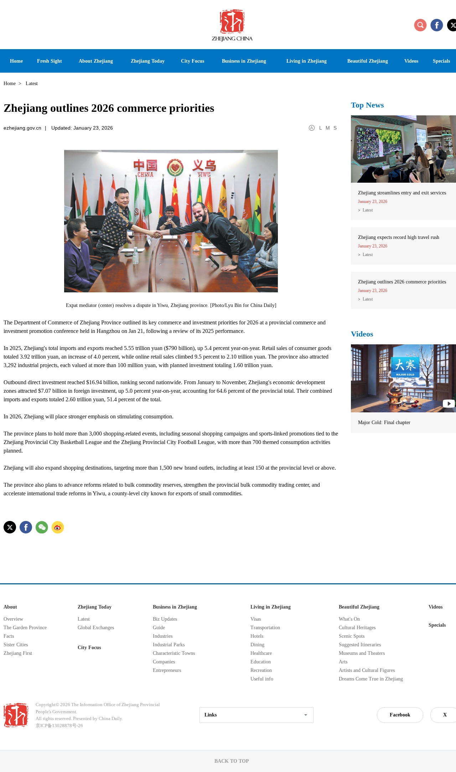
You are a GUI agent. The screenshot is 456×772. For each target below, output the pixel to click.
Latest (368, 210)
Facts (9, 636)
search (420, 25)
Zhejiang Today (95, 607)
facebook (436, 25)
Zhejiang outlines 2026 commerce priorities (402, 282)
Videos (362, 333)
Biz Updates (165, 619)
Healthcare (261, 653)
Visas (255, 619)
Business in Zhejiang (175, 607)
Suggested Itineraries (360, 644)
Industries (162, 636)
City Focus (89, 647)
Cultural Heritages (357, 627)
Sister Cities (16, 644)
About (10, 607)
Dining (257, 644)
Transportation (265, 627)
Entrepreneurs (167, 670)
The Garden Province (25, 627)
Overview (13, 619)
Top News (367, 104)
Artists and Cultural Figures (367, 670)
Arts (343, 661)
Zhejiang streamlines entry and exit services (402, 192)
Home (10, 83)
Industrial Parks (169, 644)
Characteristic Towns (174, 653)
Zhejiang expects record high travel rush (398, 237)
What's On (349, 619)
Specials (437, 625)
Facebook (400, 715)
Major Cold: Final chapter (384, 422)
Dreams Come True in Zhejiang (371, 679)
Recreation (261, 670)
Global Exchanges (96, 627)
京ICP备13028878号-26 (59, 725)
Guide (159, 627)
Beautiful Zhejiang (359, 607)
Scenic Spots (351, 636)
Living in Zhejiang (270, 607)
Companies (164, 661)
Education (260, 661)
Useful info (261, 679)
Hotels (256, 636)
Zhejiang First (18, 653)
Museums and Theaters (362, 653)
